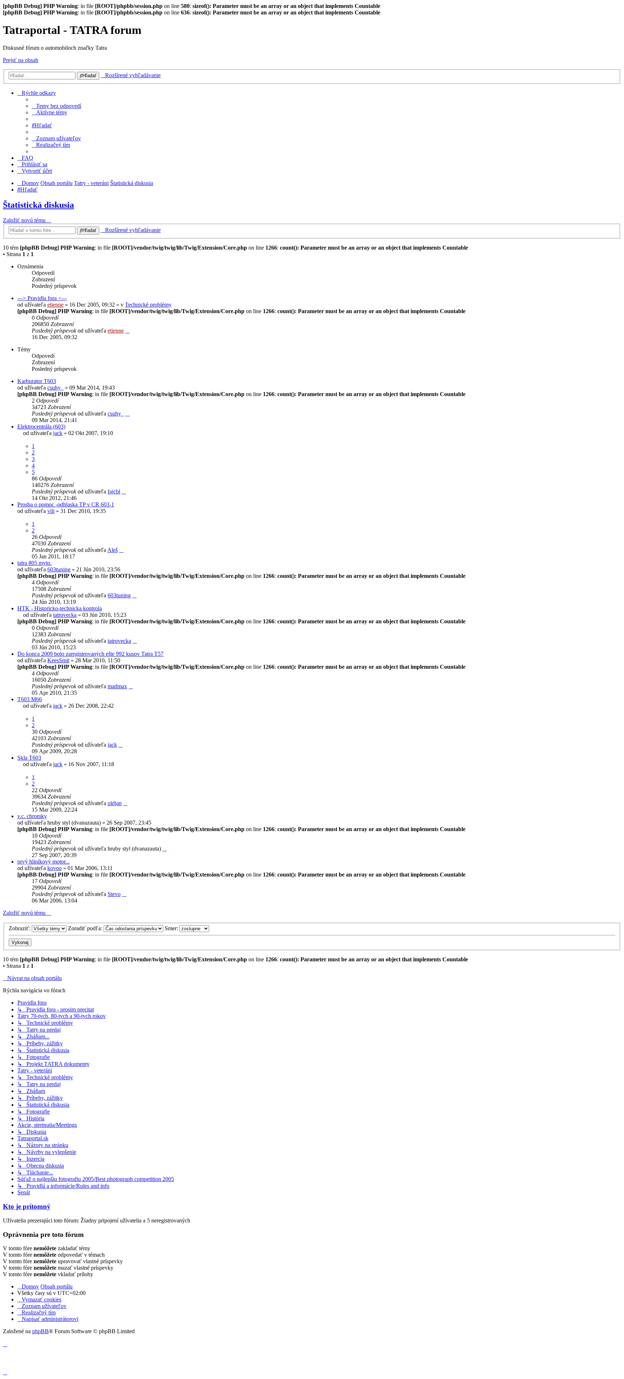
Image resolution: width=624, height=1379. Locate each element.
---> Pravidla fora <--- (42, 298)
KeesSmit (58, 660)
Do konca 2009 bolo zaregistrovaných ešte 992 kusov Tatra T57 (90, 654)
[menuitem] (56, 106)
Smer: (172, 928)
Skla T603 (29, 758)
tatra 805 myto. (34, 563)
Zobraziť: (20, 928)
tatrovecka (65, 615)
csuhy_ (55, 388)
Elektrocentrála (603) (41, 426)
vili (51, 511)
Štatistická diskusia (38, 205)
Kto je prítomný (27, 1206)
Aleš (112, 550)
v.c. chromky (32, 816)
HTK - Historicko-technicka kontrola (59, 608)
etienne (55, 305)
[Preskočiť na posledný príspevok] (127, 331)
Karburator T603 (36, 381)
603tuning (58, 569)
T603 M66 (29, 699)
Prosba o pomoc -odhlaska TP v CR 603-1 (65, 504)
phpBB (40, 1331)
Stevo (114, 894)
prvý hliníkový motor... (43, 861)
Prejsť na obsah (20, 60)
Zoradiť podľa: (86, 928)
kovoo (54, 868)
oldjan (115, 803)
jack (57, 433)
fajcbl (114, 491)
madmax (117, 686)
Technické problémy (148, 305)
